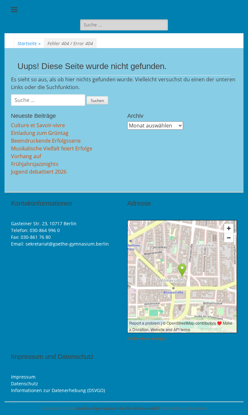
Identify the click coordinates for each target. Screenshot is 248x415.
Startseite (29, 43)
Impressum (23, 377)
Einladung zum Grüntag (39, 133)
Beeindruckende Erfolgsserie (46, 140)
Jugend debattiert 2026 (39, 171)
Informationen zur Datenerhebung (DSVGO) (58, 390)
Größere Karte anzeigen (146, 338)
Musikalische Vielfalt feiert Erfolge (51, 148)
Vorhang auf (26, 156)
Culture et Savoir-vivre (38, 125)
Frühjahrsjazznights (34, 163)
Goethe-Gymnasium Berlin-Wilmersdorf (117, 408)
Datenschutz (24, 383)
